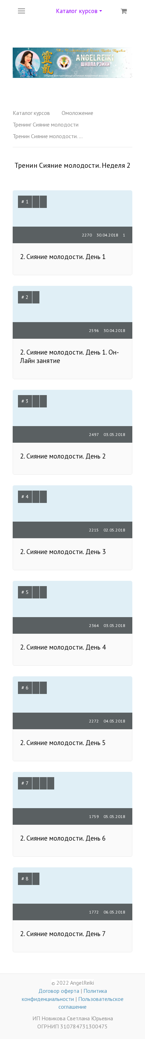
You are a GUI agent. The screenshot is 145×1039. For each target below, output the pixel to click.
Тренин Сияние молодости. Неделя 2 (48, 136)
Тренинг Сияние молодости (45, 124)
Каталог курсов (31, 112)
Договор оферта (58, 990)
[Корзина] (124, 11)
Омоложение (77, 112)
